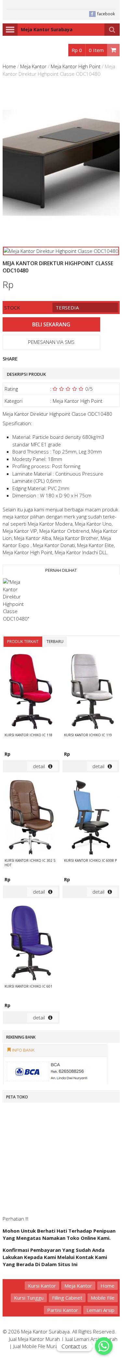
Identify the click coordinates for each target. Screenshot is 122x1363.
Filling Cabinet (67, 1297)
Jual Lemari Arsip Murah (91, 1339)
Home (9, 66)
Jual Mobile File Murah (37, 1346)
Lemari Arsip (101, 1310)
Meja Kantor (33, 66)
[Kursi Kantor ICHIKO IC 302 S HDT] (31, 818)
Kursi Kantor (42, 1285)
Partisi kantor (62, 1310)
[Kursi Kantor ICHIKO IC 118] (31, 692)
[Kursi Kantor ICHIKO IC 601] (31, 943)
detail (39, 766)
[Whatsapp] (104, 1346)
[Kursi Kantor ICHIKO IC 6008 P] (90, 818)
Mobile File (103, 1297)
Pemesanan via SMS (51, 342)
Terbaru (55, 641)
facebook (106, 14)
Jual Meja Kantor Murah (34, 1339)
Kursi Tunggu (29, 1297)
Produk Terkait (23, 641)
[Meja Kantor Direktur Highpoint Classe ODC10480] (17, 600)
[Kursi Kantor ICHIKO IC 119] (90, 692)
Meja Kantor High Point (76, 66)
